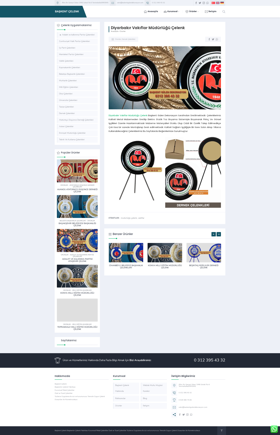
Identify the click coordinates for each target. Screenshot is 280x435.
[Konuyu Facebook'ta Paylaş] (209, 39)
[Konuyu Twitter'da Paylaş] (213, 39)
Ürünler (123, 31)
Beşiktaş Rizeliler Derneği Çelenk (203, 267)
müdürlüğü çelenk (129, 218)
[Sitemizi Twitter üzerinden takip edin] (200, 3)
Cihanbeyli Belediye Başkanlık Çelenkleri (126, 267)
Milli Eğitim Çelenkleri (82, 290)
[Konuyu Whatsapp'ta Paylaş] (217, 39)
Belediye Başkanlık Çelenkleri (73, 221)
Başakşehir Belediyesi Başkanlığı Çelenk (77, 224)
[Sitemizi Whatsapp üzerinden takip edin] (207, 3)
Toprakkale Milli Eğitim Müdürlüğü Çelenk (77, 328)
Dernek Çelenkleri (128, 39)
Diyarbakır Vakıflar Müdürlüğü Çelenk (128, 116)
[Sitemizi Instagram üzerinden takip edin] (204, 3)
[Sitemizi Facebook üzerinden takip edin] (196, 3)
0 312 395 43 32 (158, 3)
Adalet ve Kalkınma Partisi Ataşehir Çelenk (77, 260)
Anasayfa (114, 31)
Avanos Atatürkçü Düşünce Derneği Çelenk (77, 191)
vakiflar (141, 218)
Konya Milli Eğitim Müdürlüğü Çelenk (165, 267)
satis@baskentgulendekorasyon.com (130, 3)
